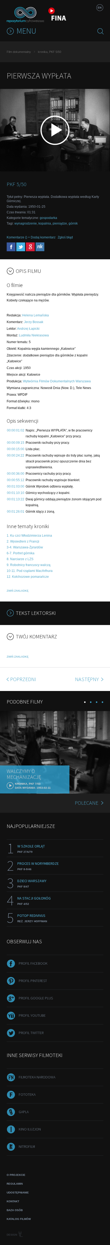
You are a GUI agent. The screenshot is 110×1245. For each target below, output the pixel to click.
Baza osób (15, 1210)
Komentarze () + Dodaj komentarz (31, 237)
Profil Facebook (33, 963)
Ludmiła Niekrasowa (34, 335)
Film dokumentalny (19, 51)
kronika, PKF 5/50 (49, 51)
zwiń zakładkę (18, 590)
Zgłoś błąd (65, 237)
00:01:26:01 (15, 511)
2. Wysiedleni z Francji (23, 541)
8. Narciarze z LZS (20, 559)
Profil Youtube (32, 1015)
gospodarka (48, 218)
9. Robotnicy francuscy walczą (28, 565)
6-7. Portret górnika (20, 553)
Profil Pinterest (33, 980)
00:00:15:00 (15, 449)
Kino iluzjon (30, 1129)
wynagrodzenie (25, 223)
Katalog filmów (19, 1218)
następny (87, 679)
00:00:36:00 (15, 474)
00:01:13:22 (15, 499)
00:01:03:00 (15, 486)
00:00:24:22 (15, 455)
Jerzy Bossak (33, 322)
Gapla (24, 1111)
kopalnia (44, 223)
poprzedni (23, 679)
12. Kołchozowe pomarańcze (28, 577)
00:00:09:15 (15, 443)
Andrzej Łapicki (28, 329)
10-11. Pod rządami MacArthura (30, 571)
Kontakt (13, 1201)
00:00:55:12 (15, 480)
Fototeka (27, 1094)
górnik (73, 223)
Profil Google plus (36, 998)
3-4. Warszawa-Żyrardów (25, 547)
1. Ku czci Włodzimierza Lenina (29, 535)
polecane (86, 802)
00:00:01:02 (15, 430)
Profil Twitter (31, 1032)
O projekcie (16, 1174)
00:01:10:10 (15, 493)
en (99, 7)
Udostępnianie (18, 1192)
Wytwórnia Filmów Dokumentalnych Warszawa (57, 381)
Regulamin (15, 1183)
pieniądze (60, 223)
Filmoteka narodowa (37, 1077)
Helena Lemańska (35, 315)
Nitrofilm (27, 1146)
